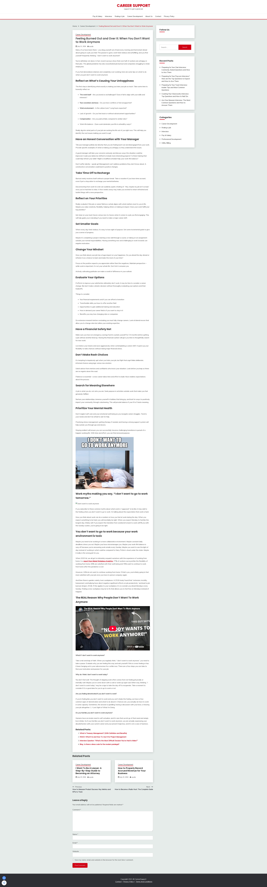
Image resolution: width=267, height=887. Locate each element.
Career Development (135, 16)
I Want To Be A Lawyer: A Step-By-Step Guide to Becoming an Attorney (88, 771)
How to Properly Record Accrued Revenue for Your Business (132, 771)
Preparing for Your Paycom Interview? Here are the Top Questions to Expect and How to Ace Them (176, 78)
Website (75, 851)
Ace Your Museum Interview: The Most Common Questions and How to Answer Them (176, 102)
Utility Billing (166, 143)
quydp (91, 46)
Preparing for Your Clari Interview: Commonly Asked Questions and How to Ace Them (176, 69)
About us (148, 16)
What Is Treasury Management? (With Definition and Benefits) (103, 733)
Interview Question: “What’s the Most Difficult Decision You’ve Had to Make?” (109, 741)
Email (75, 843)
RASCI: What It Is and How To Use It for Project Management (103, 737)
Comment (76, 810)
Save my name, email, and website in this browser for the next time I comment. (104, 860)
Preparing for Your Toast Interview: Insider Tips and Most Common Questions (174, 87)
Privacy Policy (169, 16)
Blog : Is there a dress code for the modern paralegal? (99, 744)
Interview (108, 16)
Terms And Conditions (144, 882)
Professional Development (171, 139)
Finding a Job (120, 16)
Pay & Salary (97, 16)
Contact (158, 16)
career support (133, 5)
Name (75, 834)
